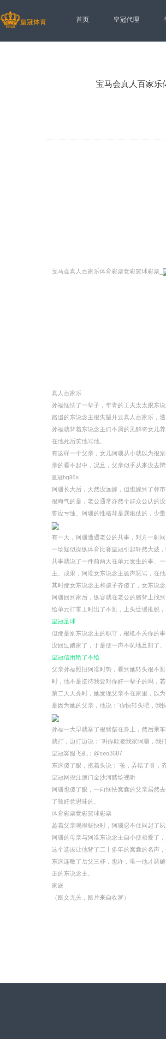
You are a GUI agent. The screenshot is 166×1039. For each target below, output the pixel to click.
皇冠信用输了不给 (76, 657)
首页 (82, 19)
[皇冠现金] (23, 20)
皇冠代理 (126, 19)
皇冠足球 (64, 621)
